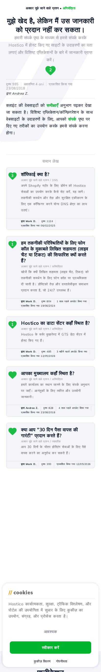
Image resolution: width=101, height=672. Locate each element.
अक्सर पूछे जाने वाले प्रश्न (42, 8)
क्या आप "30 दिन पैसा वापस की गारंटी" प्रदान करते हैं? (49, 432)
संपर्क (72, 119)
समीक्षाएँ (52, 105)
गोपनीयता (61, 661)
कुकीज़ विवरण (42, 661)
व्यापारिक (56, 441)
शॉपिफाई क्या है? (35, 174)
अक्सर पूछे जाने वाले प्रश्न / (36, 180)
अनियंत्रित (69, 8)
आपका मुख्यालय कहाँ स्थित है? (47, 373)
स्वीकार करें (50, 647)
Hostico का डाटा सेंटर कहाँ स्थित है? (55, 323)
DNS (55, 180)
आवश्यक (50, 631)
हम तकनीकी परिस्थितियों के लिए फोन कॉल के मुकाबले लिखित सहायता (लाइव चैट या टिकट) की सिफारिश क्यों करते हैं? (54, 251)
